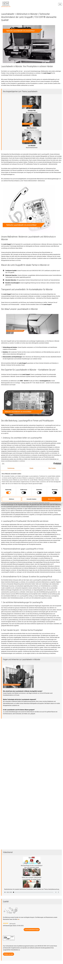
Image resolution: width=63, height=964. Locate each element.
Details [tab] (31, 468)
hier (18, 919)
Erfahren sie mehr (8, 954)
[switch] (24, 492)
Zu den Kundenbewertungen (32, 929)
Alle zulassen (51, 499)
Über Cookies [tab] (52, 468)
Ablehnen (11, 499)
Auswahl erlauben (31, 499)
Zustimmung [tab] (11, 468)
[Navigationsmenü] (60, 4)
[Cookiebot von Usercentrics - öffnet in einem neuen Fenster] (54, 464)
